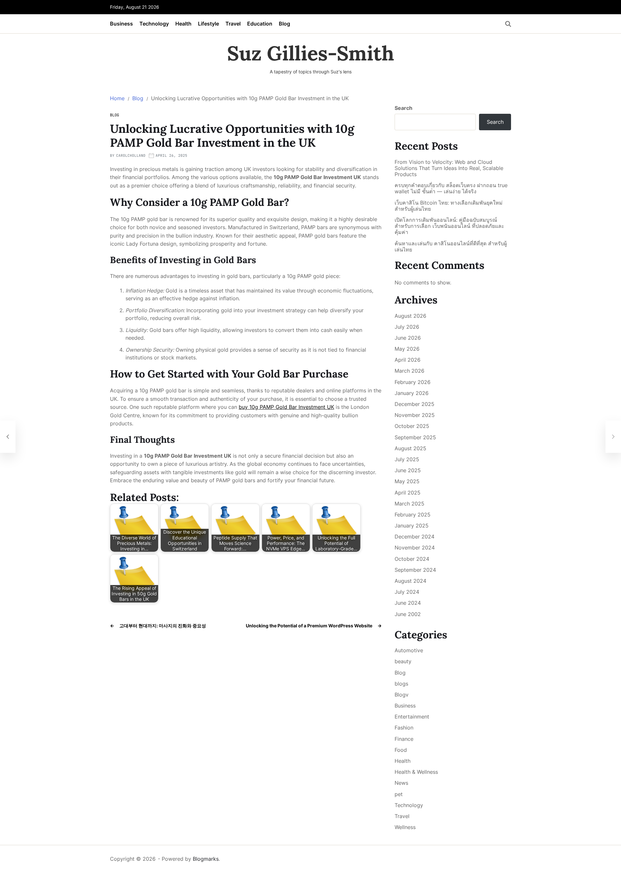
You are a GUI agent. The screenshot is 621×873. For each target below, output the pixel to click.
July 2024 (407, 592)
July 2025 (407, 459)
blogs (401, 683)
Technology (154, 23)
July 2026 (407, 327)
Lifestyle (208, 23)
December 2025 (414, 404)
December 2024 (414, 536)
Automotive (409, 650)
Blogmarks (206, 859)
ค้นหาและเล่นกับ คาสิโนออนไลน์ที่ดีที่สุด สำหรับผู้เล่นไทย (451, 246)
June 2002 (408, 614)
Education (259, 23)
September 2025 (415, 437)
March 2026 (409, 370)
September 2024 (415, 570)
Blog (284, 23)
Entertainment (412, 716)
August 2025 (410, 448)
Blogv (402, 694)
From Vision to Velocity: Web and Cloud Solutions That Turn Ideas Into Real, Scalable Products (449, 168)
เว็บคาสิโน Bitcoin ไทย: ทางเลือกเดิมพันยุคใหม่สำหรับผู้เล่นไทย (449, 206)
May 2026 (407, 349)
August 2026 (410, 316)
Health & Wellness (416, 772)
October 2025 (412, 426)
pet (399, 794)
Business (121, 23)
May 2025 (407, 481)
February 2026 (412, 382)
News (401, 783)
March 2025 (409, 503)
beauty (403, 661)
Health (183, 23)
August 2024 (410, 581)
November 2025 (415, 415)
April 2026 (407, 360)
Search (403, 108)
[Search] (508, 24)
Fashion (404, 727)
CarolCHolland (131, 155)
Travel (233, 23)
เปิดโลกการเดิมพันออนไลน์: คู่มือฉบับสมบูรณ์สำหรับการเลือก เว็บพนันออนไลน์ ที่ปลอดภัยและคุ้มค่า (449, 226)
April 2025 (407, 492)
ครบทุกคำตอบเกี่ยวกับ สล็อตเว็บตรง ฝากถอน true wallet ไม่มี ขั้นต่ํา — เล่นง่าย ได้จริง (451, 188)
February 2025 (412, 514)
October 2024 (412, 559)
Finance (404, 739)
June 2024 (408, 603)
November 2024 (415, 547)
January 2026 (412, 393)
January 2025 (412, 525)
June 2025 (408, 470)
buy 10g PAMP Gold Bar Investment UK (286, 407)
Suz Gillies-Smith (310, 53)
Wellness (405, 827)
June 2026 (408, 338)
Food (401, 750)
